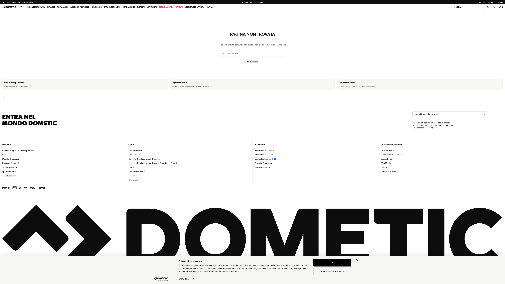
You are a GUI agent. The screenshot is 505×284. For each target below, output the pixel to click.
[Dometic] (9, 7)
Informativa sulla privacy (265, 150)
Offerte (179, 7)
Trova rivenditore (9, 167)
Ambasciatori (134, 155)
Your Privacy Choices (331, 271)
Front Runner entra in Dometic (19, 2)
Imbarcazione (128, 7)
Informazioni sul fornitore (391, 155)
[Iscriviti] (484, 114)
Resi (4, 155)
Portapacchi (62, 7)
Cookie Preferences (263, 159)
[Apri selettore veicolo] (487, 7)
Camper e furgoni (112, 7)
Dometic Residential (145, 171)
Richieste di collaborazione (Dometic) (144, 159)
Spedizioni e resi (9, 171)
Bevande (51, 7)
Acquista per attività (194, 7)
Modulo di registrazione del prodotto (18, 150)
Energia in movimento (147, 7)
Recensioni (133, 180)
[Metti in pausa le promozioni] (3, 2)
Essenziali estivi (166, 7)
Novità (392, 167)
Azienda (491, 2)
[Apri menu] (21, 7)
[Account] (494, 7)
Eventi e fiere (133, 176)
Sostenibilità (386, 159)
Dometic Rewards (135, 150)
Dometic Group (396, 150)
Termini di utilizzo (262, 167)
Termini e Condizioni (263, 163)
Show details (185, 279)
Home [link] (4, 98)
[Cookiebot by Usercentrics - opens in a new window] (161, 279)
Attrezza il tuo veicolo (252, 2)
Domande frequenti (10, 163)
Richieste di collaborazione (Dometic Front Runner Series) (152, 163)
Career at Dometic (397, 171)
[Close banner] (357, 260)
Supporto (483, 2)
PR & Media (394, 163)
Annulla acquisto (9, 176)
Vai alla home (252, 61)
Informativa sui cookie (264, 155)
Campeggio (97, 7)
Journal (209, 7)
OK (332, 263)
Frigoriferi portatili (36, 7)
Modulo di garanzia (10, 159)
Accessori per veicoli (80, 7)
